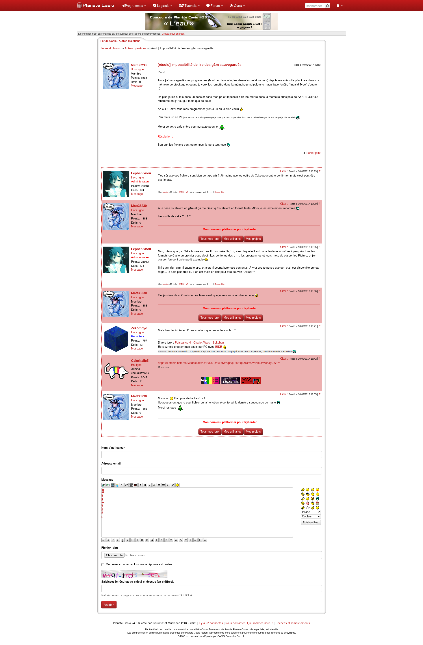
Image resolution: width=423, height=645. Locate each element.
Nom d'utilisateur (113, 447)
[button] (133, 5)
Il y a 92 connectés (211, 623)
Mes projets (253, 238)
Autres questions (135, 48)
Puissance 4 (183, 342)
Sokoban (218, 342)
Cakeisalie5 (139, 360)
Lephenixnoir (141, 173)
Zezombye (139, 328)
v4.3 (134, 623)
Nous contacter (235, 623)
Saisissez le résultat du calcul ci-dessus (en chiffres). (137, 581)
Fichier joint (313, 152)
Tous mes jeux (209, 238)
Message (137, 85)
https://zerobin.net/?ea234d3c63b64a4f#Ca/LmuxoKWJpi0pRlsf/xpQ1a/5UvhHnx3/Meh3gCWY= (219, 362)
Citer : (284, 171)
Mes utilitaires (232, 238)
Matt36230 (139, 65)
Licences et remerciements (292, 623)
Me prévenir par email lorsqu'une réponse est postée (139, 564)
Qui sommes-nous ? (260, 623)
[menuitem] (133, 5)
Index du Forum (111, 48)
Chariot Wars (201, 342)
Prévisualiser (311, 522)
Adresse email (111, 463)
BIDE (218, 346)
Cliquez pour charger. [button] (173, 33)
